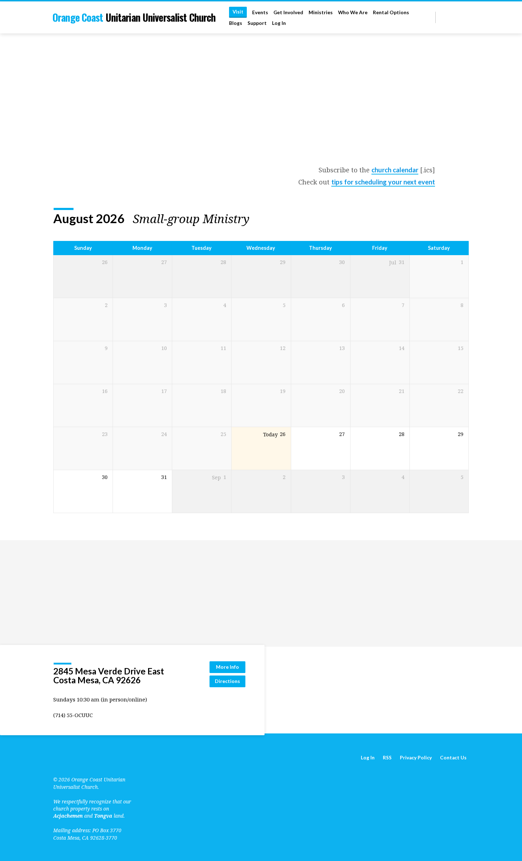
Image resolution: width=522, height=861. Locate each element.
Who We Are (353, 12)
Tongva (103, 815)
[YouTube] (449, 17)
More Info (227, 667)
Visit (238, 12)
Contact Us (453, 757)
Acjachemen (68, 815)
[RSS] (442, 17)
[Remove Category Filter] (258, 219)
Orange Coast (134, 17)
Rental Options (391, 12)
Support (257, 23)
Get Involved (288, 12)
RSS (387, 757)
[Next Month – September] (444, 218)
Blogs (235, 23)
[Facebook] (458, 17)
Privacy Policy (416, 757)
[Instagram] (466, 17)
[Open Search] (429, 17)
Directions (227, 681)
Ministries (321, 12)
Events (260, 12)
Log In (279, 23)
